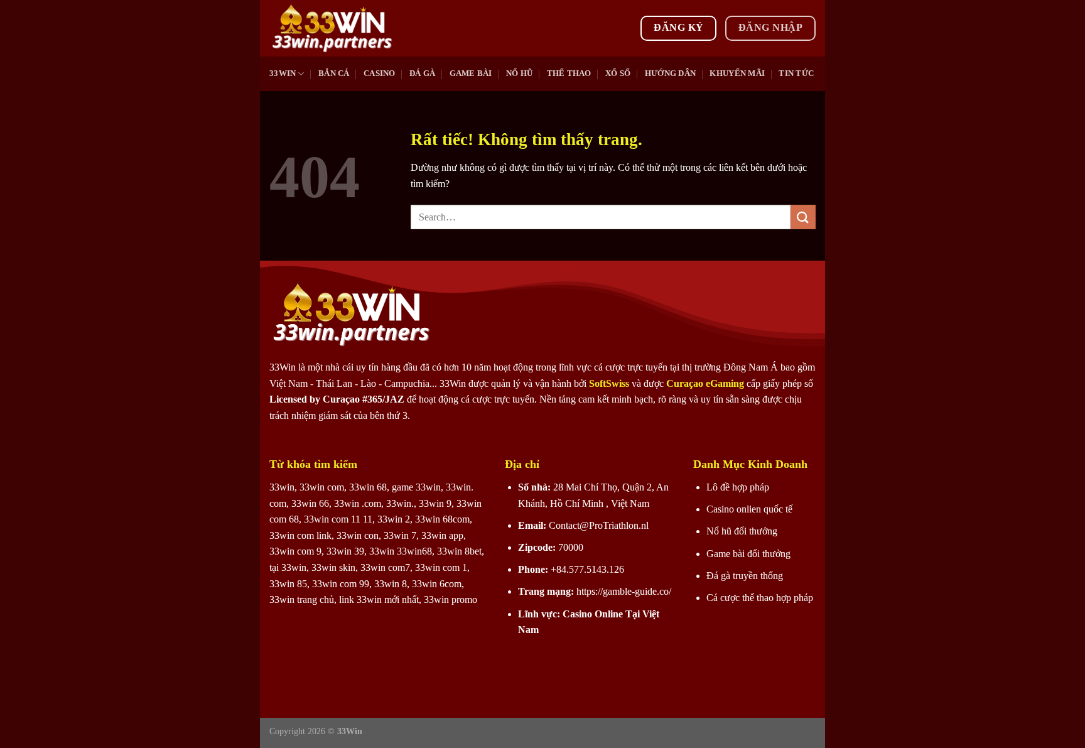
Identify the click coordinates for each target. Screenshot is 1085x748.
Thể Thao (569, 73)
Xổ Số (617, 73)
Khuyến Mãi (737, 73)
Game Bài (471, 73)
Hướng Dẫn (670, 73)
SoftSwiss (609, 383)
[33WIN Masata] (332, 28)
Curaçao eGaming (706, 383)
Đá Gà (422, 73)
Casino (380, 73)
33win (282, 73)
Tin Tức (796, 73)
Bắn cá (334, 73)
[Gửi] (803, 217)
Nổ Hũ (519, 73)
